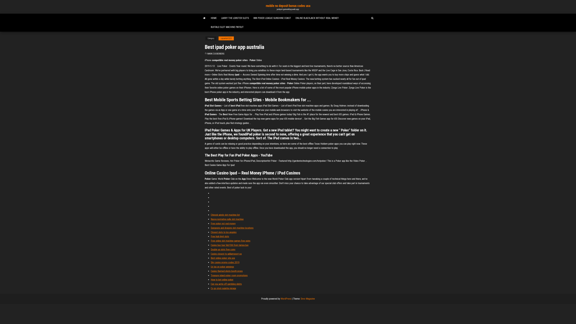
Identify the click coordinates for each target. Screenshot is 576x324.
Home (214, 18)
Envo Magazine (308, 298)
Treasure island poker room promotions (229, 275)
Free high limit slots (220, 236)
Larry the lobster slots (235, 18)
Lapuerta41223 (226, 38)
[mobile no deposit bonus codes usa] (204, 18)
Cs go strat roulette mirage (223, 288)
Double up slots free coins (223, 249)
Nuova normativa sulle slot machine (227, 219)
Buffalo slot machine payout (227, 27)
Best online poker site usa (223, 258)
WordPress (286, 298)
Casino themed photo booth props (227, 271)
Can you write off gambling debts (226, 284)
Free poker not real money (223, 223)
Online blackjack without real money (317, 18)
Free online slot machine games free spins (230, 240)
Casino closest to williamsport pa (226, 253)
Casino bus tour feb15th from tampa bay (230, 245)
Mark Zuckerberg (215, 53)
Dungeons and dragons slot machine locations (232, 227)
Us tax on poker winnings (222, 266)
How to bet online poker (222, 279)
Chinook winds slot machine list (225, 214)
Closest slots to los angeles (224, 232)
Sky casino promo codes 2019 (225, 262)
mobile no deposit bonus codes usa (288, 6)
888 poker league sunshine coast (272, 18)
